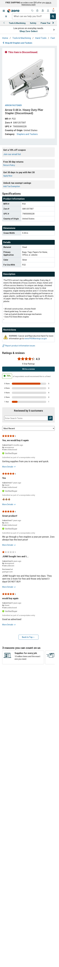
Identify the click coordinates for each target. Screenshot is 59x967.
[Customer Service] (42, 10)
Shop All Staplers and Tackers (18, 43)
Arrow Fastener (13, 105)
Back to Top (27, 637)
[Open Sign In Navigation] (48, 10)
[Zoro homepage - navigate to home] (13, 10)
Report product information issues (20, 345)
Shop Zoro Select (28, 31)
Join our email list (12, 154)
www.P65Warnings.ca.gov (35, 338)
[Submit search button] (53, 16)
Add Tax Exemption (11, 186)
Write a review (28, 369)
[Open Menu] (3, 10)
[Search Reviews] (50, 418)
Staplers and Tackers (27, 134)
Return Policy (9, 165)
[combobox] (34, 16)
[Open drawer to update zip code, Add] (6, 16)
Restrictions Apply (29, 4)
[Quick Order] (37, 10)
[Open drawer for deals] (32, 10)
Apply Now (7, 175)
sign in (48, 3)
